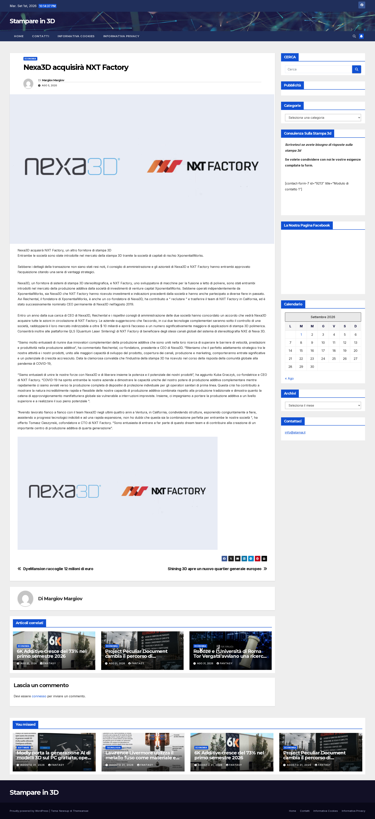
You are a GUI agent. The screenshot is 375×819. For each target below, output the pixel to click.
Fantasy (49, 663)
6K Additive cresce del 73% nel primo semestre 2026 (52, 653)
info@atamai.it (295, 432)
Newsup (64, 810)
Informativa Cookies (76, 36)
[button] (354, 36)
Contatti (40, 36)
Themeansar (80, 810)
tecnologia (114, 747)
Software (23, 747)
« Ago (289, 378)
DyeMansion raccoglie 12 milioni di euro (58, 569)
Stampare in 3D (32, 21)
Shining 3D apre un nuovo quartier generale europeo (215, 569)
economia (30, 59)
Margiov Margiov (53, 80)
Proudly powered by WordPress (29, 810)
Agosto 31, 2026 (33, 764)
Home (18, 36)
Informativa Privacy (121, 36)
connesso (39, 696)
